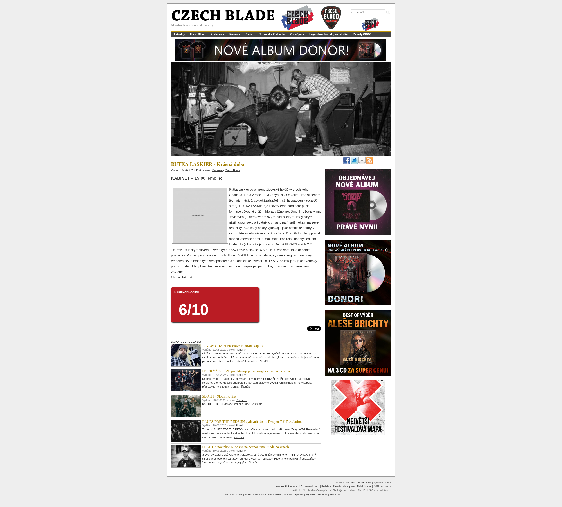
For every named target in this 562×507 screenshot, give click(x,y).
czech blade (259, 494)
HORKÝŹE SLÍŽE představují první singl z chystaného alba (246, 370)
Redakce (326, 486)
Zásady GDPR (362, 34)
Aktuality (179, 34)
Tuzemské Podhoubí (272, 34)
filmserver (322, 494)
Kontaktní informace (286, 486)
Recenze (234, 34)
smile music (229, 494)
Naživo (250, 34)
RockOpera (297, 34)
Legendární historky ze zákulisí (328, 34)
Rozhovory (217, 34)
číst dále (265, 361)
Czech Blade (232, 170)
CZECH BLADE (223, 17)
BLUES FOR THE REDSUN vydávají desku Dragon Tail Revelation (252, 421)
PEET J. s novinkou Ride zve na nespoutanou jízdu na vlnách (245, 446)
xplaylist (299, 494)
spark (239, 494)
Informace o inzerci (309, 486)
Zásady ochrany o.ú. (344, 486)
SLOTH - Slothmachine (219, 396)
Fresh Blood (197, 34)
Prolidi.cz (386, 482)
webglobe (335, 494)
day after (310, 494)
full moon (288, 494)
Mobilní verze (364, 486)
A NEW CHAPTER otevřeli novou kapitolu (233, 345)
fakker (248, 494)
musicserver (275, 494)
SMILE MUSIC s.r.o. (360, 482)
